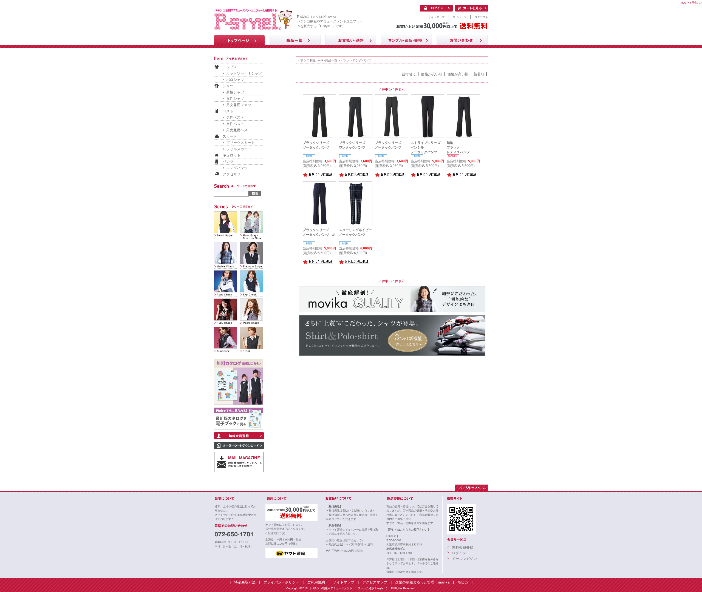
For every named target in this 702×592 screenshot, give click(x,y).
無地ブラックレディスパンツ (458, 147)
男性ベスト (235, 117)
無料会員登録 (462, 547)
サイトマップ (436, 17)
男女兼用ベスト (238, 130)
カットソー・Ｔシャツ (244, 73)
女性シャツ (235, 98)
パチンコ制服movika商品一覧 (317, 60)
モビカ (462, 582)
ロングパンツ (237, 168)
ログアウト (481, 17)
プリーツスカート (240, 143)
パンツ (228, 162)
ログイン (459, 553)
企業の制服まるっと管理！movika (422, 582)
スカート (230, 136)
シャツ (228, 86)
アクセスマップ (374, 582)
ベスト (228, 111)
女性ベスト (235, 124)
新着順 (479, 74)
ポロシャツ (235, 80)
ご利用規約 (316, 582)
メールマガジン (464, 559)
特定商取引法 (245, 582)
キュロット (231, 155)
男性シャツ (235, 92)
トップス (230, 67)
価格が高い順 (458, 74)
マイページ (459, 17)
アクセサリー (233, 174)
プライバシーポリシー (281, 582)
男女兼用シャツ (238, 105)
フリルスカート (238, 149)
